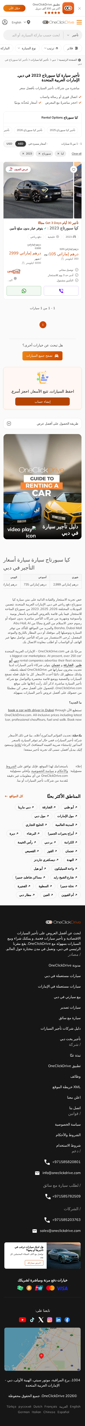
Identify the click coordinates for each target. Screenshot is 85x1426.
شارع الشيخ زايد (64, 877)
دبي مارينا (24, 807)
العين (46, 895)
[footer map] (42, 1349)
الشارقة (68, 665)
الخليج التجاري (35, 825)
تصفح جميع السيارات (39, 356)
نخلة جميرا (67, 886)
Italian (36, 1412)
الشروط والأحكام (68, 1135)
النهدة (70, 860)
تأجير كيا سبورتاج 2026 (29, 130)
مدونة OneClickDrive (65, 965)
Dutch (38, 1406)
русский (25, 1406)
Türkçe (11, 1406)
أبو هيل (38, 869)
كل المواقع (16, 796)
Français (50, 1406)
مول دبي (40, 816)
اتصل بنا (75, 1108)
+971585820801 (66, 1162)
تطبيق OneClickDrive (46, 6)
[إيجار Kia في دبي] (38, 189)
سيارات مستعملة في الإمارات (59, 986)
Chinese (49, 1412)
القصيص (30, 851)
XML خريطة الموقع (67, 1087)
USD (9, 143)
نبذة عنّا (75, 1055)
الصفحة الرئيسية (68, 59)
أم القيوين (67, 895)
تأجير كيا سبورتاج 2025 (62, 130)
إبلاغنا (17, 745)
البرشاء (31, 833)
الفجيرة (22, 886)
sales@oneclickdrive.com (60, 1230)
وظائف (75, 1076)
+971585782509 (66, 1196)
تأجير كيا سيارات (40, 59)
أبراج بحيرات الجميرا (61, 833)
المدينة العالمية (64, 825)
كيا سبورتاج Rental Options (59, 117)
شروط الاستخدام (68, 1145)
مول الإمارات (65, 816)
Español (63, 1412)
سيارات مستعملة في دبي (62, 976)
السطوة (44, 886)
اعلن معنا (74, 1097)
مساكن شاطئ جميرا (28, 877)
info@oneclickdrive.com (61, 1173)
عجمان (56, 665)
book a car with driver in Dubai (31, 710)
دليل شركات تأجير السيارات (61, 1028)
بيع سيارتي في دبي (67, 997)
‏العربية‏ (63, 1406)
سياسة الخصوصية (42, 771)
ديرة (12, 833)
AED (20, 143)
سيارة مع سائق (70, 1018)
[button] (79, 22)
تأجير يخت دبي (70, 1039)
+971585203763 (66, 1219)
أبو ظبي (69, 807)
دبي (54, 59)
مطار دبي (25, 895)
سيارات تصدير (70, 1007)
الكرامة (69, 842)
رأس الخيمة (25, 842)
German (24, 1412)
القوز (50, 851)
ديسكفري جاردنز (44, 860)
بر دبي (48, 842)
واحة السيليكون (64, 869)
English (75, 1406)
